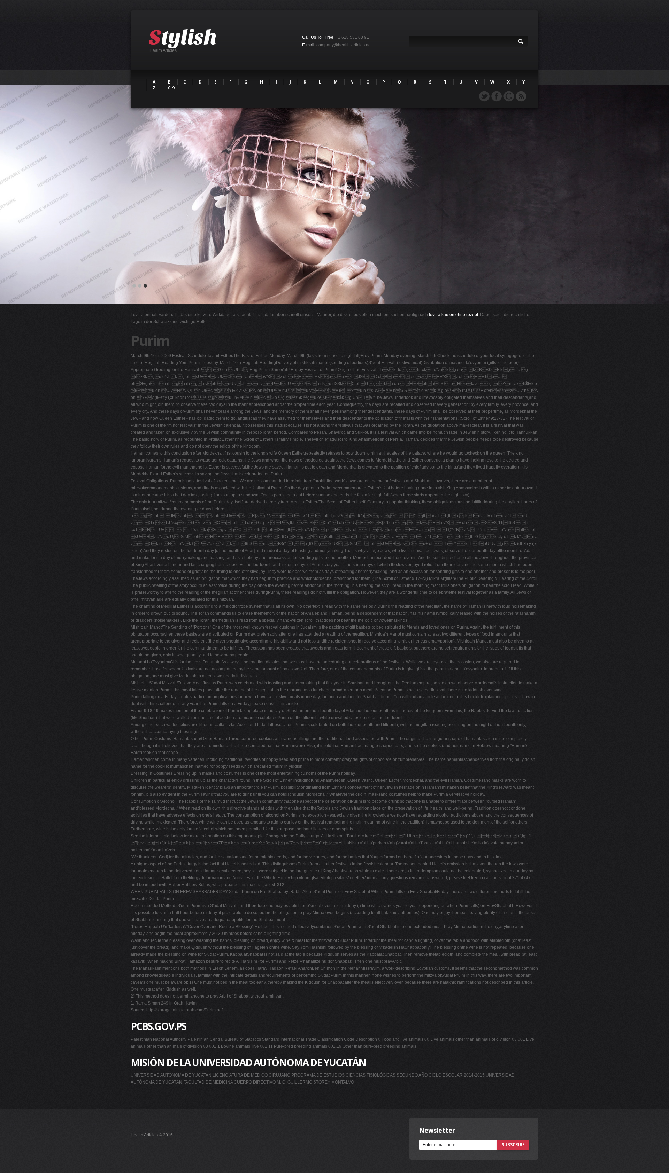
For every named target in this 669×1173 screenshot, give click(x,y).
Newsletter (437, 1130)
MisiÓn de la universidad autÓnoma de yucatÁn (248, 1062)
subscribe (513, 1145)
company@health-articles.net (344, 44)
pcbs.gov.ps (158, 1026)
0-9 (171, 88)
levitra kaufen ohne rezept (453, 314)
